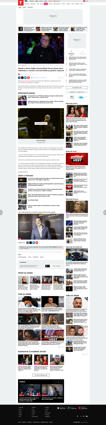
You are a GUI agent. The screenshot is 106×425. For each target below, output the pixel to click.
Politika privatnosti (44, 422)
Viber (21, 248)
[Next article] (104, 212)
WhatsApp (59, 247)
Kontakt (50, 422)
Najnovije (71, 103)
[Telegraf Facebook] (77, 416)
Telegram (26, 248)
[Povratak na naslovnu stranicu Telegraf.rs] (21, 3)
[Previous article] (1, 212)
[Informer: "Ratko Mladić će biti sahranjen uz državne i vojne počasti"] (22, 207)
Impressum (29, 422)
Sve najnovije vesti (77, 87)
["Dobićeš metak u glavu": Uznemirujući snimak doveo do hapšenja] (69, 193)
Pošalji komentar (56, 266)
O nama (19, 422)
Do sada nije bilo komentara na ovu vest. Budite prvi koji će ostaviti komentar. (29, 266)
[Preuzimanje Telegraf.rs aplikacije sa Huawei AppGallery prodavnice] (83, 407)
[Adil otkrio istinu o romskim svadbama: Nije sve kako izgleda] (52, 390)
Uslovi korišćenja (58, 251)
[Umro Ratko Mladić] (22, 201)
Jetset (19, 65)
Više (81, 3)
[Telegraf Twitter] (80, 416)
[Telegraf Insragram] (83, 416)
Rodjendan (35, 257)
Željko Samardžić (26, 81)
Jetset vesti (24, 65)
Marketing (24, 422)
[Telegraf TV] (87, 416)
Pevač (29, 257)
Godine (41, 257)
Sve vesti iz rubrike (41, 375)
